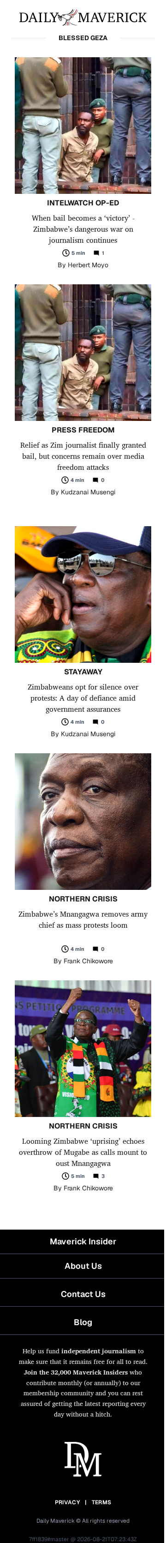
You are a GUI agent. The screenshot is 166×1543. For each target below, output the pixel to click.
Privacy (67, 1502)
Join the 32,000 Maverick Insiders (76, 1372)
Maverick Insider (83, 1241)
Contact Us (83, 1294)
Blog (83, 1322)
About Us (83, 1266)
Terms (102, 1502)
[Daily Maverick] (83, 16)
